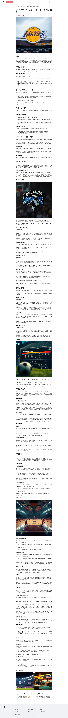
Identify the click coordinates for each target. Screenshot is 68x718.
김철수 (19, 15)
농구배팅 (23, 6)
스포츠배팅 (19, 6)
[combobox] (31, 2)
